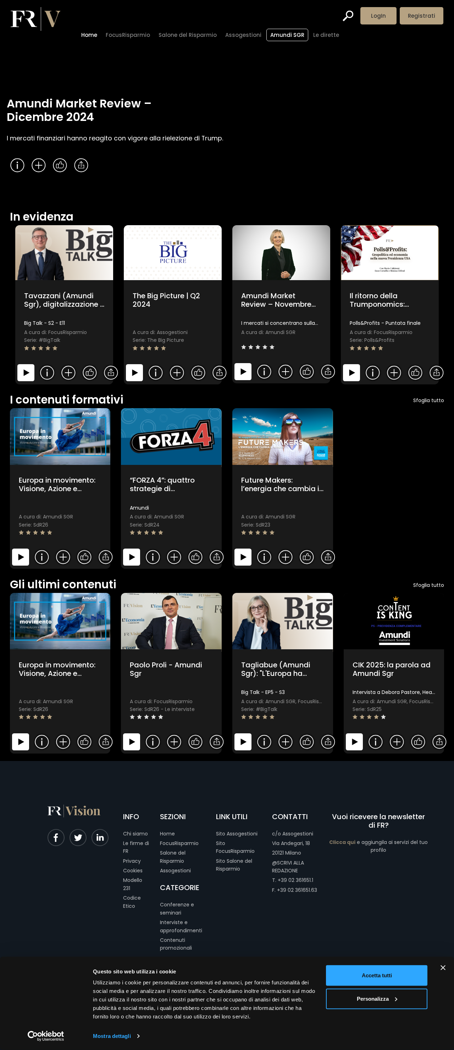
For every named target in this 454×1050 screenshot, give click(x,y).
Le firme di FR (136, 847)
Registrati (421, 16)
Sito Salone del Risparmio (234, 864)
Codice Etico (132, 901)
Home (167, 833)
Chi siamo (135, 833)
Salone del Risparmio (173, 856)
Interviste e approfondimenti (181, 926)
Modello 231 (132, 884)
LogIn (378, 16)
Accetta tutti (377, 975)
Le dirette (326, 35)
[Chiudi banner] (443, 967)
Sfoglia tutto (428, 400)
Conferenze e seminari (177, 908)
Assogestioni (175, 870)
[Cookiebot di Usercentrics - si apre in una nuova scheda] (46, 1036)
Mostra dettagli (112, 1036)
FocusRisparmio (179, 843)
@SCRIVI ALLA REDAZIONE (288, 866)
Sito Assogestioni (237, 833)
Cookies (133, 870)
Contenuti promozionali (176, 944)
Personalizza (373, 998)
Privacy (132, 861)
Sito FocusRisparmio (235, 847)
